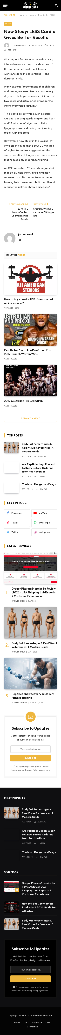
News (8, 24)
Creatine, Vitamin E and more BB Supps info (43, 212)
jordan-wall (20, 45)
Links (48, 1022)
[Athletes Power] (30, 5)
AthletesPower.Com (42, 1015)
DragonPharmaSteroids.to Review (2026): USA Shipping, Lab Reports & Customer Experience (34, 592)
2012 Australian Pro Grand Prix (23, 401)
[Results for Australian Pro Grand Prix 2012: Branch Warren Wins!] (30, 329)
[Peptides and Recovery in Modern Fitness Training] (30, 673)
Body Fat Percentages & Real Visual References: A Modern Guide (38, 447)
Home (17, 1022)
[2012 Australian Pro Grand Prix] (30, 380)
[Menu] (5, 5)
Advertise (37, 1022)
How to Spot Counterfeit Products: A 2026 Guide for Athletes (39, 907)
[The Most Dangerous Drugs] (11, 487)
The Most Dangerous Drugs (39, 484)
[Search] (56, 5)
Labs (26, 1022)
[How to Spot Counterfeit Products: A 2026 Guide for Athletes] (11, 907)
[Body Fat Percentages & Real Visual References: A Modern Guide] (11, 447)
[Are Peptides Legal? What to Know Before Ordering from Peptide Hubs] (11, 467)
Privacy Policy (31, 769)
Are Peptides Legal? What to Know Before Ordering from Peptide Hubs (38, 467)
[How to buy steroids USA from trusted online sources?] (30, 279)
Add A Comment (30, 418)
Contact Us (32, 1026)
